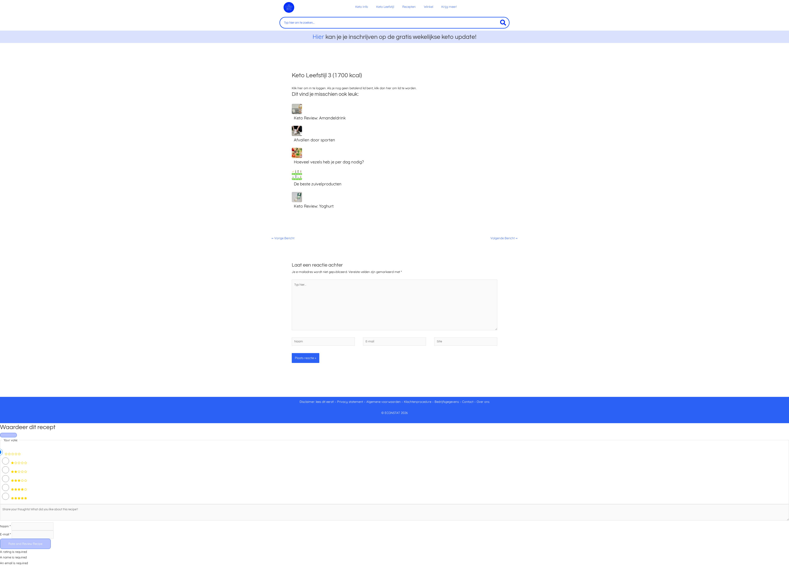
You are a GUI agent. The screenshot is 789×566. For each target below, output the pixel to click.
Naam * (5, 526)
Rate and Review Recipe (25, 544)
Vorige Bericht (283, 238)
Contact (467, 402)
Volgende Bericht (503, 238)
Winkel (428, 7)
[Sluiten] (8, 435)
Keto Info (361, 7)
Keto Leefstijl (385, 7)
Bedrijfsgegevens (447, 402)
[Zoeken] (503, 22)
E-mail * (5, 534)
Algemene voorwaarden (383, 402)
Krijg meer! (449, 7)
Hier (318, 36)
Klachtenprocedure (417, 402)
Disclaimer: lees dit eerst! (317, 402)
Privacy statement (350, 402)
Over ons (483, 402)
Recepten (409, 7)
